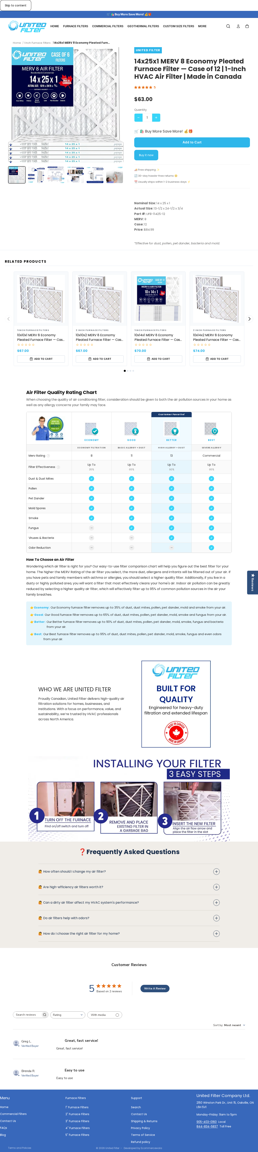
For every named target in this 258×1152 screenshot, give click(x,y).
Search (136, 1107)
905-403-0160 (207, 1122)
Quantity (140, 110)
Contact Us (8, 1121)
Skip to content (15, 5)
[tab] (125, 371)
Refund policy (140, 1142)
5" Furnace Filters (77, 1135)
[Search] (228, 26)
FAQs (3, 1128)
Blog (3, 1135)
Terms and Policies (19, 1148)
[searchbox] (27, 1015)
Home (4, 1107)
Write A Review (155, 988)
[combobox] (67, 1014)
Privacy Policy (140, 1128)
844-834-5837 (207, 1126)
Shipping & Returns (144, 1121)
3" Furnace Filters (77, 1121)
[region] (129, 482)
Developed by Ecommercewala (143, 1148)
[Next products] (249, 318)
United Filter (112, 1148)
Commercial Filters (13, 1114)
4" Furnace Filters (78, 1128)
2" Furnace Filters (77, 1114)
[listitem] (17, 175)
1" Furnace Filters (77, 1107)
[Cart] (247, 26)
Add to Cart (192, 142)
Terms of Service (143, 1135)
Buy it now (146, 155)
